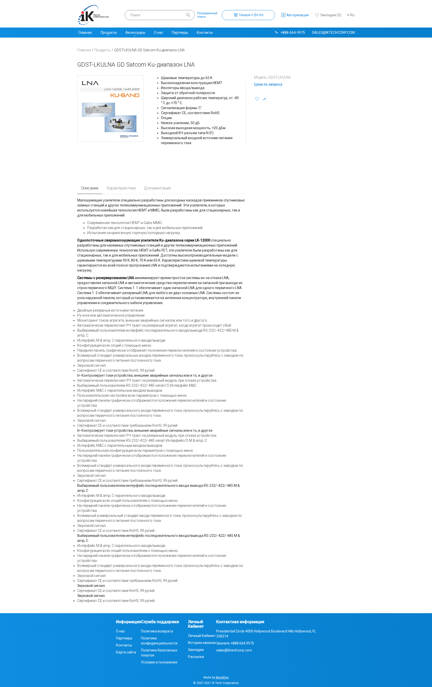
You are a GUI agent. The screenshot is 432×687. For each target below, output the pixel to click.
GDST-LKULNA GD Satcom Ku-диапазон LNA (149, 50)
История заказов (202, 643)
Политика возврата (157, 631)
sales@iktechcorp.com (333, 32)
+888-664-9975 (292, 32)
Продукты (108, 33)
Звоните (235, 643)
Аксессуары (135, 33)
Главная (85, 33)
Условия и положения (159, 662)
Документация (157, 188)
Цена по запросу (268, 84)
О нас (158, 33)
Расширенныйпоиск (207, 15)
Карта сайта (126, 652)
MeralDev (222, 677)
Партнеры (180, 33)
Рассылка (196, 657)
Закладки (196, 650)
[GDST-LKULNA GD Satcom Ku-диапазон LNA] (110, 108)
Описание (89, 188)
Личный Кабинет (202, 636)
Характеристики (121, 188)
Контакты (205, 33)
